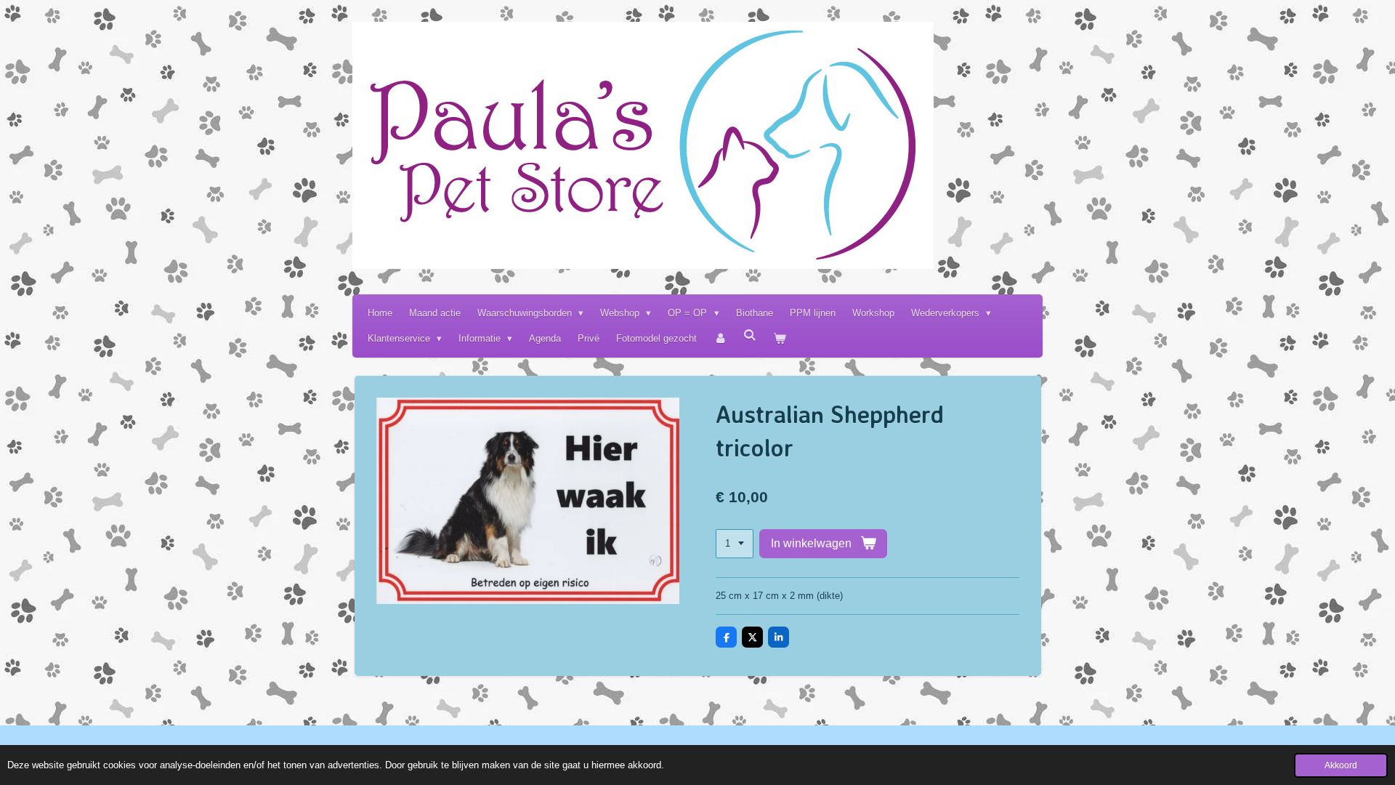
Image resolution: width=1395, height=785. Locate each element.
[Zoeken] (750, 335)
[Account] (720, 338)
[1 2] (734, 544)
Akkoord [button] (1341, 765)
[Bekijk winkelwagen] (780, 338)
